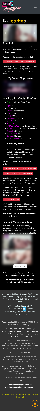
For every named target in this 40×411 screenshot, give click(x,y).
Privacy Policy (10, 312)
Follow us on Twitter (14, 309)
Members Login (20, 314)
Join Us (20, 302)
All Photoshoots (30, 299)
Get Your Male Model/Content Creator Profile (19, 61)
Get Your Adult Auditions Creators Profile (18, 173)
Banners (29, 309)
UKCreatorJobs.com (22, 195)
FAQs (9, 306)
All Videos (6, 299)
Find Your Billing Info (26, 312)
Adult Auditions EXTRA (11, 199)
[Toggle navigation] (35, 7)
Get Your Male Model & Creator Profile (17, 294)
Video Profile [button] (20, 266)
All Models (17, 299)
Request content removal (20, 352)
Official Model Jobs (28, 297)
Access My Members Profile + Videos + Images (20, 168)
